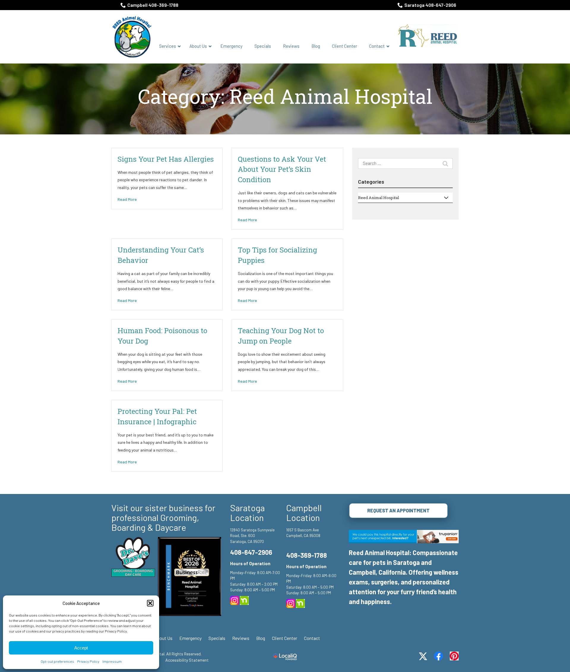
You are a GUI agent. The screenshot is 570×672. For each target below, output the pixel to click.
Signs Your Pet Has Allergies (166, 159)
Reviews (240, 638)
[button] (150, 603)
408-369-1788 (306, 555)
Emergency (190, 638)
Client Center (284, 638)
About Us (163, 638)
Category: (285, 96)
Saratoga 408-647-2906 (430, 5)
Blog (260, 638)
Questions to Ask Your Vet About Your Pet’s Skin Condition (282, 169)
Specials (216, 638)
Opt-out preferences (57, 661)
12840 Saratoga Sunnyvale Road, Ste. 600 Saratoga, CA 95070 (252, 536)
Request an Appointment (398, 510)
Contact (312, 638)
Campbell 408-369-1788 (152, 5)
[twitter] (423, 656)
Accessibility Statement (187, 660)
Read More (127, 199)
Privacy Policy (88, 661)
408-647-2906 (251, 552)
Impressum (112, 661)
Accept (81, 647)
